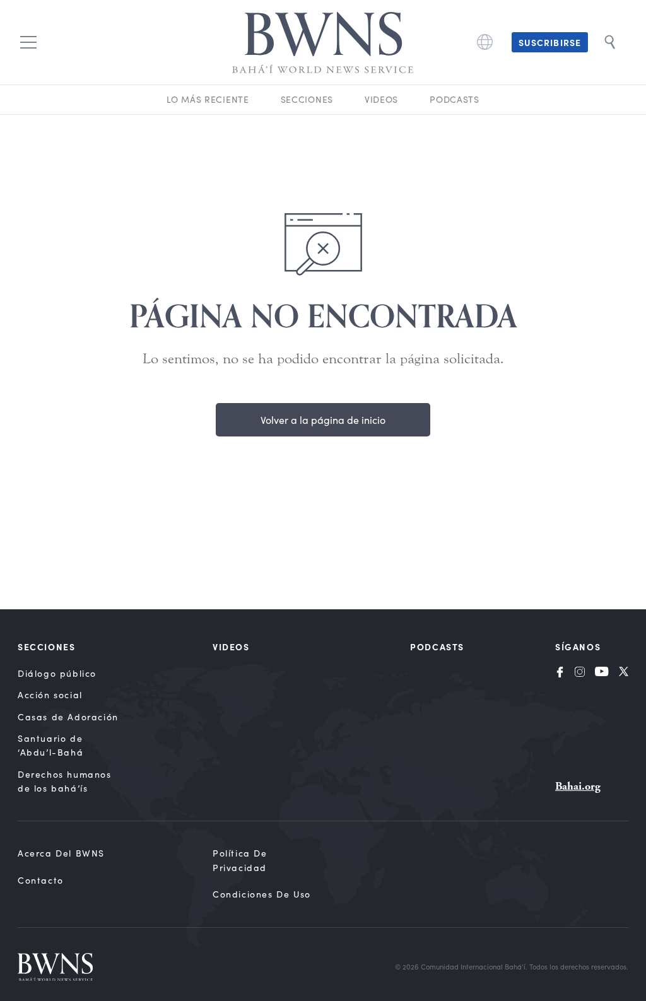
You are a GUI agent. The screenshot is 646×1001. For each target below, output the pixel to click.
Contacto (41, 880)
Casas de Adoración (68, 717)
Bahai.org (578, 786)
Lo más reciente (208, 99)
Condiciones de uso (262, 894)
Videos (381, 99)
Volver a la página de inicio (323, 419)
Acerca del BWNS (61, 853)
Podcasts (454, 99)
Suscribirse (550, 42)
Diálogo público (57, 673)
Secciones (307, 99)
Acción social (50, 695)
